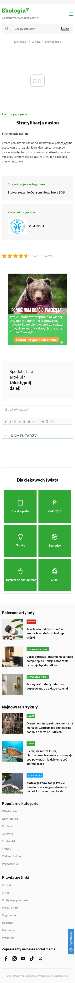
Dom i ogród (10, 818)
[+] (52, 421)
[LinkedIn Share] (46, 384)
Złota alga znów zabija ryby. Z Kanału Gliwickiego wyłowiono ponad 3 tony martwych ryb (47, 787)
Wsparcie (8, 937)
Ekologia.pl (20, 41)
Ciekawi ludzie (11, 856)
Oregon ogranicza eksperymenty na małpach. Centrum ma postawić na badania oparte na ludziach (50, 728)
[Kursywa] (10, 421)
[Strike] (19, 421)
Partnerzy (8, 930)
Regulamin (9, 915)
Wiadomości (10, 811)
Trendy (6, 848)
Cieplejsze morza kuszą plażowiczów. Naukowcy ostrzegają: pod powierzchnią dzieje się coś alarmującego (50, 757)
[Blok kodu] (38, 421)
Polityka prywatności (15, 900)
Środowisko (10, 841)
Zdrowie (7, 833)
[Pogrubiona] (5, 421)
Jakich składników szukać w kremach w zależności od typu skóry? (46, 633)
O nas (5, 892)
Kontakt (7, 885)
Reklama (7, 922)
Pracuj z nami (10, 907)
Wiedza (36, 41)
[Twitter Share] (56, 374)
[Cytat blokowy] (33, 421)
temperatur (50, 147)
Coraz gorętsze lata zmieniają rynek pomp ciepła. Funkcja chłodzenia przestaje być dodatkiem (50, 661)
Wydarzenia (10, 863)
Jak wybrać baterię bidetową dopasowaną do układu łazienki (47, 686)
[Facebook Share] (46, 374)
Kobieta (7, 826)
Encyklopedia (53, 41)
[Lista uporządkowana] (24, 421)
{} (47, 421)
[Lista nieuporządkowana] (28, 421)
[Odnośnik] (42, 421)
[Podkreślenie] (14, 421)
